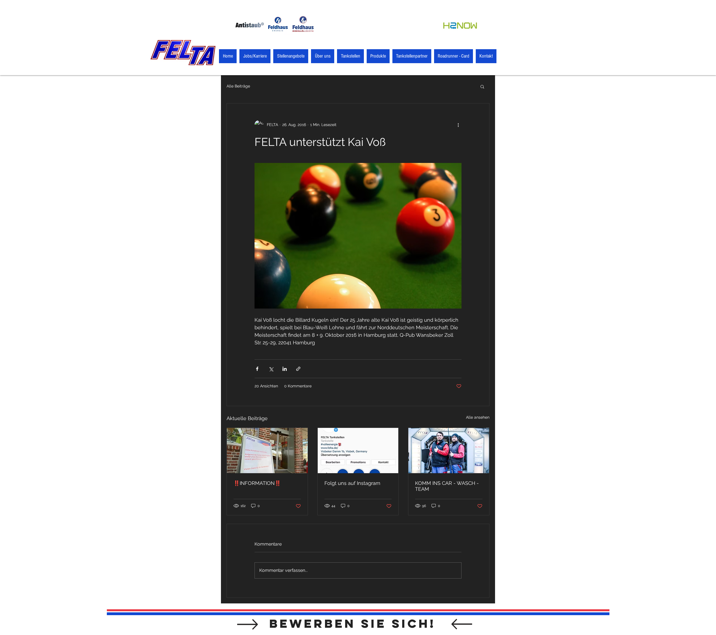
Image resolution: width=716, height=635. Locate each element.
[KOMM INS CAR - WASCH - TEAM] (448, 450)
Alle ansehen (477, 417)
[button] (482, 86)
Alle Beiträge (238, 86)
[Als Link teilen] (298, 368)
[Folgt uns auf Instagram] (358, 450)
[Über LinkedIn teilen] (284, 368)
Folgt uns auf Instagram (352, 483)
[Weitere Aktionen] (458, 124)
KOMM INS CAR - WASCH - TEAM (447, 486)
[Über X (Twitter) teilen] (271, 368)
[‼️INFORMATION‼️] (267, 450)
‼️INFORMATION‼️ (257, 483)
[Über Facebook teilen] (257, 368)
